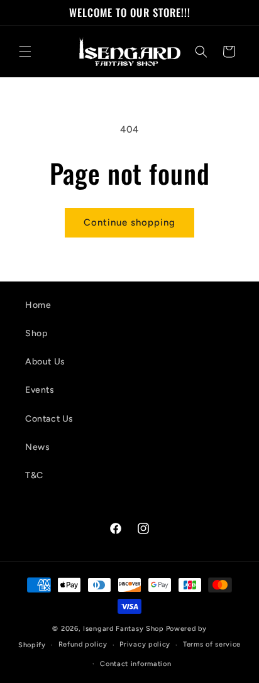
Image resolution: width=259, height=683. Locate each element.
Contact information (135, 664)
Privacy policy (144, 644)
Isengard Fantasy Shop (123, 629)
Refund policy (82, 644)
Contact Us (49, 418)
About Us (45, 361)
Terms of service (212, 644)
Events (40, 390)
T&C (34, 475)
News (37, 447)
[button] (25, 51)
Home (38, 305)
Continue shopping (129, 222)
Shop (36, 333)
